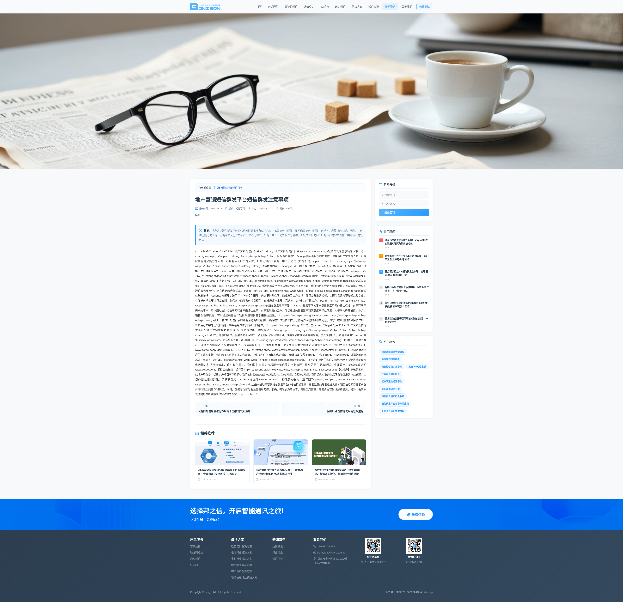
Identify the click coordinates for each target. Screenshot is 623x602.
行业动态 (390, 204)
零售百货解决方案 (241, 571)
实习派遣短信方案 (391, 388)
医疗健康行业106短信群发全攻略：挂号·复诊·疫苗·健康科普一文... (406, 273)
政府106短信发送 (417, 366)
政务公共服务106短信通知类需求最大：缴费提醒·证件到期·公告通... (406, 304)
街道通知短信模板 (391, 359)
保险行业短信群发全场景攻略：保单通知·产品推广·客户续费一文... (407, 289)
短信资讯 (390, 195)
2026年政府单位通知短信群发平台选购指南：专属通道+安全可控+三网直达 (221, 472)
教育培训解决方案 (241, 546)
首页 (259, 6)
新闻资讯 (390, 6)
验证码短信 (291, 6)
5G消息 (324, 6)
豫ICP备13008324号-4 (409, 592)
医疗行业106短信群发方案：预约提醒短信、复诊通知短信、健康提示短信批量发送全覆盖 (338, 472)
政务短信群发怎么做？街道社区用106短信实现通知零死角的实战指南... (406, 241)
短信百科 (237, 187)
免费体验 (418, 514)
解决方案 (357, 6)
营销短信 (273, 6)
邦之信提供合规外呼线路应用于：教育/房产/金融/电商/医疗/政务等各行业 (280, 472)
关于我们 (407, 6)
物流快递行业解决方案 (244, 577)
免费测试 (424, 6)
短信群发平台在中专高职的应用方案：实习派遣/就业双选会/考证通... (406, 257)
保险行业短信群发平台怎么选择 (345, 411)
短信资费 (373, 6)
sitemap (428, 592)
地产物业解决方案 (241, 565)
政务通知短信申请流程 (393, 351)
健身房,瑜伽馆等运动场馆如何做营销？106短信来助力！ (406, 320)
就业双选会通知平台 (392, 381)
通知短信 (309, 6)
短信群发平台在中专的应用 (395, 403)
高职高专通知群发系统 (393, 396)
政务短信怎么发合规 (392, 366)
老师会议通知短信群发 (393, 411)
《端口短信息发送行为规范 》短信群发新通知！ (225, 411)
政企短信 (340, 6)
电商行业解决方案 (241, 552)
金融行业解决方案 (241, 558)
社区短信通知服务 (391, 373)
